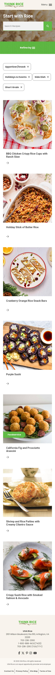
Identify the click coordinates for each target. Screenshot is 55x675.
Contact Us (9, 671)
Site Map (34, 671)
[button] (27, 47)
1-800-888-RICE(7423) (29, 643)
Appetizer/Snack (15, 66)
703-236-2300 (27, 640)
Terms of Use (45, 671)
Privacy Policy (22, 671)
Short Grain (12, 87)
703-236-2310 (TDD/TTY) (29, 646)
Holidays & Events (16, 77)
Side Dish (40, 77)
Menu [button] (44, 4)
